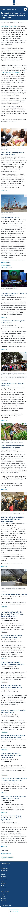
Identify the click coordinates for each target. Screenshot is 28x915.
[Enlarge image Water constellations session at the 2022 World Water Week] (25, 493)
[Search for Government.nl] (25, 9)
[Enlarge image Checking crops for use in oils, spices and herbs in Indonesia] (25, 424)
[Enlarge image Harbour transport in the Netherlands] (25, 196)
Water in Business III (7, 267)
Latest (8, 9)
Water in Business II (6, 265)
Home (3, 9)
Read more (4, 190)
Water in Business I (6, 262)
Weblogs (13, 9)
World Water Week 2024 (9, 26)
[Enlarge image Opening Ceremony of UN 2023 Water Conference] (25, 271)
